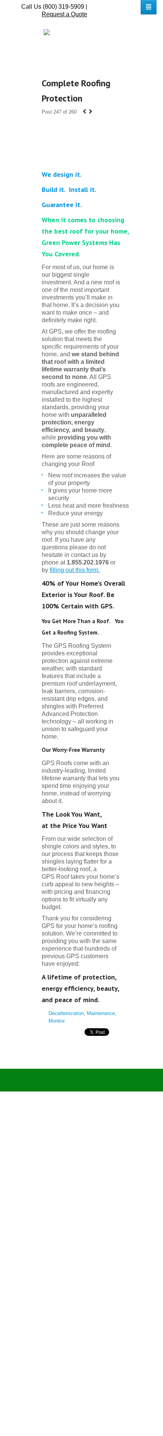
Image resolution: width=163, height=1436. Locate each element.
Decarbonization (66, 1013)
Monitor (57, 1021)
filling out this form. (75, 570)
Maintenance (101, 1013)
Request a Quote (64, 14)
